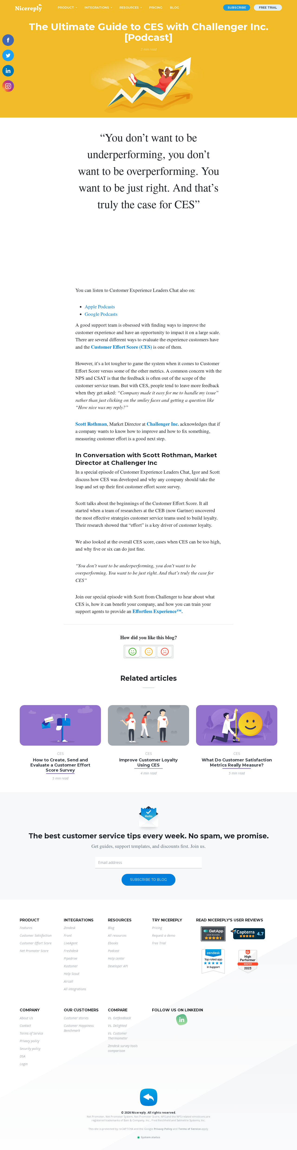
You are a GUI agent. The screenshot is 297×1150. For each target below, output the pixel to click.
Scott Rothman (91, 423)
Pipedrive (70, 958)
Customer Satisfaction (36, 935)
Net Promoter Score (34, 951)
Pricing (155, 7)
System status (150, 1137)
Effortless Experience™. (157, 611)
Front (68, 935)
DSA (22, 1056)
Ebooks (113, 943)
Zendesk (69, 928)
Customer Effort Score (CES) (121, 346)
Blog (174, 7)
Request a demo (163, 935)
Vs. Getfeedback (119, 1018)
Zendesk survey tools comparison (123, 1048)
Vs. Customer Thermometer (118, 1035)
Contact (25, 1025)
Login (24, 1064)
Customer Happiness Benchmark (79, 1028)
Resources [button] (129, 7)
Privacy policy (29, 1041)
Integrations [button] (96, 7)
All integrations (75, 989)
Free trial (268, 7)
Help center (116, 958)
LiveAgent (70, 943)
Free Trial (159, 943)
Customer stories (76, 1018)
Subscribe (237, 7)
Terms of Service (31, 1033)
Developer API (118, 966)
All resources (117, 935)
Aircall (68, 981)
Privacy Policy (163, 1129)
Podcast (113, 951)
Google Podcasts (101, 314)
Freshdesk (71, 951)
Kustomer (71, 966)
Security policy (30, 1048)
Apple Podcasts (100, 306)
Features (26, 928)
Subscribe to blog (148, 880)
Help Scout (71, 973)
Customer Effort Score (36, 943)
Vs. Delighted (117, 1025)
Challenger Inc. (162, 423)
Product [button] (66, 7)
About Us (26, 1018)
